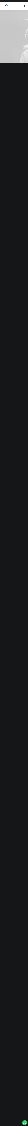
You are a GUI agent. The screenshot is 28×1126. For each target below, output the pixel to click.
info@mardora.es (17, 1)
